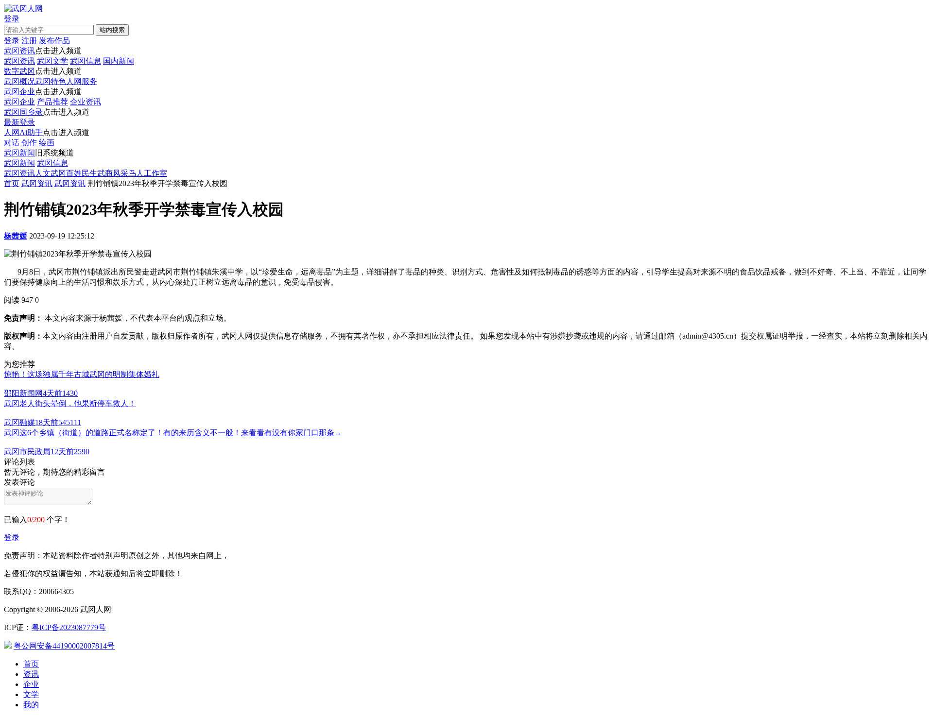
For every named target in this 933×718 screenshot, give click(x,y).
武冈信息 (85, 61)
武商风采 (112, 173)
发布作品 (54, 40)
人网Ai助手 (23, 132)
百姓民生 (81, 173)
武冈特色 (50, 81)
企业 (31, 684)
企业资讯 (85, 102)
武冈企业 (19, 91)
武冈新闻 (19, 153)
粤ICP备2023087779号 (69, 627)
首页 (11, 183)
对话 (11, 142)
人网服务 (81, 81)
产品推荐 (52, 102)
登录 (11, 537)
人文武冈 (50, 173)
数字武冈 (19, 71)
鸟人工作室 (147, 173)
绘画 (46, 142)
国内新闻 (118, 61)
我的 (31, 705)
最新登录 (19, 122)
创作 (29, 142)
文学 (31, 694)
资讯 (31, 674)
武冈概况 (19, 81)
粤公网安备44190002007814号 (64, 646)
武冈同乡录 (23, 112)
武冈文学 (52, 61)
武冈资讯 (19, 51)
